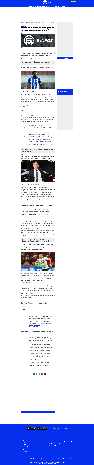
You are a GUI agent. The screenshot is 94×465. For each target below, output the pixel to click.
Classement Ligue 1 (56, 6)
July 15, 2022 (40, 129)
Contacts (24, 440)
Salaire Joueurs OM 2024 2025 (55, 443)
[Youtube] (66, 429)
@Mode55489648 (44, 141)
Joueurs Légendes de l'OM (55, 458)
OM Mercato (52, 441)
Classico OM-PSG (39, 458)
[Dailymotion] (62, 429)
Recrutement (25, 451)
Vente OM (52, 447)
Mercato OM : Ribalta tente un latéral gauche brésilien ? (35, 311)
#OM (30, 139)
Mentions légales (48, 462)
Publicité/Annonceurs (57, 462)
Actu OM (34, 6)
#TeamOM (33, 143)
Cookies (24, 442)
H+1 (64, 444)
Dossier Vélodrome (67, 438)
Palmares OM (69, 458)
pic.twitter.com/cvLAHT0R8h (35, 127)
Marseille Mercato (63, 458)
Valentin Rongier (53, 445)
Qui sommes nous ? (40, 440)
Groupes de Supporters (46, 458)
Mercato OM (44, 6)
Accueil (30, 6)
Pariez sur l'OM (74, 1)
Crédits (24, 444)
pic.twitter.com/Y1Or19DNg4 (42, 143)
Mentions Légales (26, 446)
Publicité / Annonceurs (26, 449)
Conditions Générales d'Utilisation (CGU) (26, 438)
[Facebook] (50, 429)
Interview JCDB (66, 446)
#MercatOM (48, 323)
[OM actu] (47, 2)
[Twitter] (54, 429)
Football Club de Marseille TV (68, 442)
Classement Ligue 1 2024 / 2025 (30, 458)
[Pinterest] (58, 429)
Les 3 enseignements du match (68, 448)
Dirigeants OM (53, 438)
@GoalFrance (37, 324)
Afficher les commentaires (43, 412)
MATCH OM (49, 6)
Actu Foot (39, 6)
